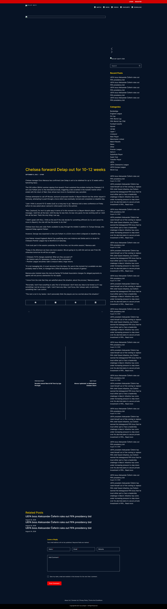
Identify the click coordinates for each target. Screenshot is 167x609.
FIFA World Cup (115, 119)
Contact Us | (75, 600)
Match (99, 7)
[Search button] (139, 66)
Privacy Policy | (84, 600)
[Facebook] (36, 302)
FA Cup (112, 116)
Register (138, 1)
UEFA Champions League (119, 165)
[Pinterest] (76, 302)
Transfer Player (115, 159)
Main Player (114, 137)
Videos (116, 7)
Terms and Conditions (95, 600)
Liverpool (113, 134)
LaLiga (112, 129)
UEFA (112, 162)
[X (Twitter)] (56, 302)
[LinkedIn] (96, 302)
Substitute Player (116, 154)
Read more (129, 204)
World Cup (114, 170)
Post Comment (54, 583)
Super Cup (114, 157)
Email (76, 549)
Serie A (112, 152)
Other (42, 174)
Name (51, 549)
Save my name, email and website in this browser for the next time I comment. (73, 576)
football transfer (116, 124)
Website (101, 549)
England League (116, 114)
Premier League (116, 149)
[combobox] (124, 66)
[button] (125, 48)
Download (137, 7)
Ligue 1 (112, 131)
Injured (112, 126)
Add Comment (54, 557)
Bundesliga (114, 111)
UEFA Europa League (118, 167)
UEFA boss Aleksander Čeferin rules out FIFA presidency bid (58, 516)
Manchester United (117, 139)
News (107, 7)
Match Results (115, 142)
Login (131, 1)
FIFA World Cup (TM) (117, 121)
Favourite (126, 7)
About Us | (68, 600)
